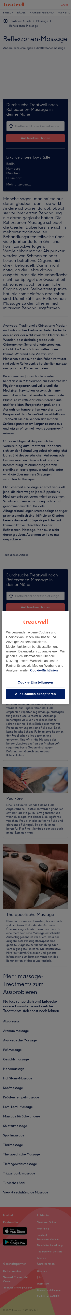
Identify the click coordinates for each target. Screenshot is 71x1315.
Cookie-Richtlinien (44, 670)
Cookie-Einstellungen (35, 682)
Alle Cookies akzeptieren (35, 694)
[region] (35, 657)
